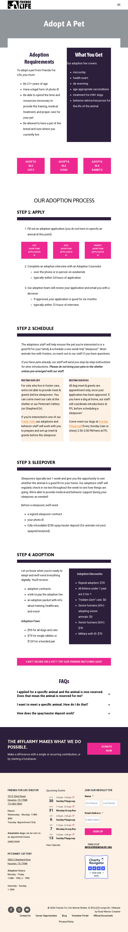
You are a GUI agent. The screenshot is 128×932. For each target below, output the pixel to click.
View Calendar (53, 845)
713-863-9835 (15, 803)
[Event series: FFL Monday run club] (73, 807)
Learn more (14, 841)
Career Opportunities (46, 915)
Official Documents (103, 915)
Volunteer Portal (80, 915)
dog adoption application (66, 250)
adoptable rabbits (97, 165)
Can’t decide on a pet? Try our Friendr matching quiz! (64, 661)
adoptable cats (30, 165)
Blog (64, 915)
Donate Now (107, 748)
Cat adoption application (34, 250)
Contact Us (25, 915)
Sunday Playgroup (65, 801)
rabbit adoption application (98, 250)
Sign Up (98, 831)
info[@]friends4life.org (98, 847)
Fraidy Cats (28, 421)
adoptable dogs (64, 165)
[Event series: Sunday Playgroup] (73, 797)
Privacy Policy (66, 921)
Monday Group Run (66, 810)
